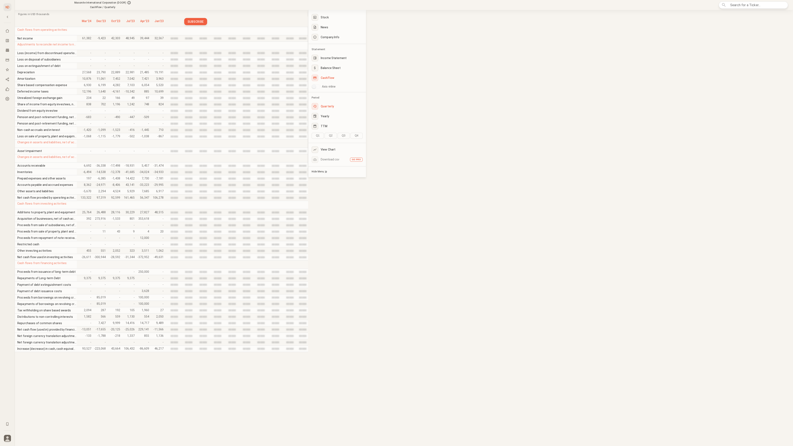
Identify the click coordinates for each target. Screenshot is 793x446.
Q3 (343, 135)
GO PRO (356, 159)
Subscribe (196, 21)
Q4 (356, 135)
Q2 (330, 135)
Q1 (317, 135)
